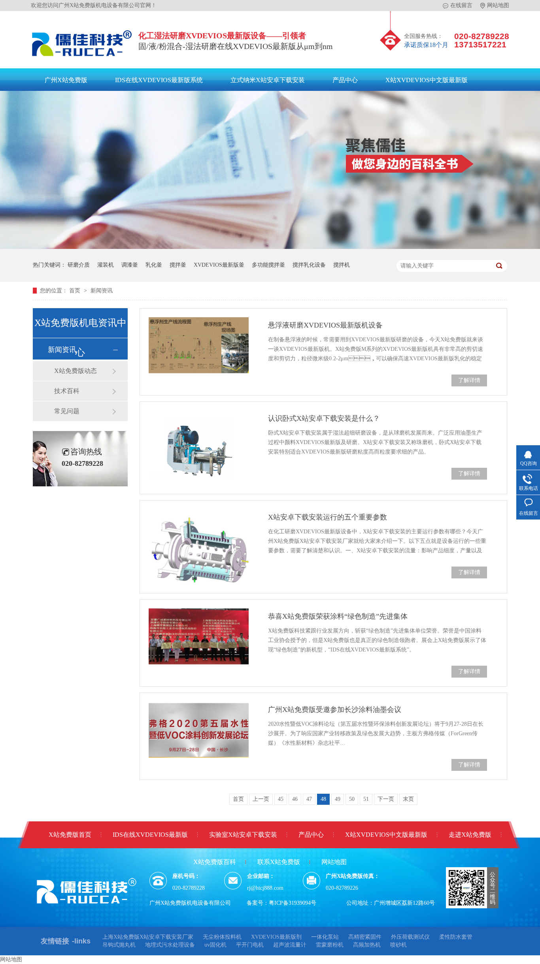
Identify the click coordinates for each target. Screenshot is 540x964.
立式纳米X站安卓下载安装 (267, 80)
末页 (408, 799)
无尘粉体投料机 (222, 937)
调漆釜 (129, 265)
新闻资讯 (102, 291)
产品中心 (345, 80)
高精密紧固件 (364, 937)
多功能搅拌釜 (268, 265)
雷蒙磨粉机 (330, 945)
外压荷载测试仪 (410, 937)
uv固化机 (215, 945)
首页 (75, 291)
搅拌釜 (178, 265)
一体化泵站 (325, 937)
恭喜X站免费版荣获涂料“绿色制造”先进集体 (338, 616)
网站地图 (498, 5)
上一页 (261, 799)
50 (352, 799)
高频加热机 (367, 945)
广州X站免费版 (66, 80)
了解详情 (469, 380)
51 (366, 799)
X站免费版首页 (70, 834)
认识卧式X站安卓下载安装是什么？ (324, 418)
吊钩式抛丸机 (119, 945)
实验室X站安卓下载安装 (243, 834)
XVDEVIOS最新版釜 (219, 265)
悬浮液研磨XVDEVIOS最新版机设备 (325, 325)
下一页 (386, 799)
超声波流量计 (289, 945)
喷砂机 (398, 945)
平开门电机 (250, 945)
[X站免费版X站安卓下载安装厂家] (82, 58)
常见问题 (66, 411)
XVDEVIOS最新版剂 (276, 937)
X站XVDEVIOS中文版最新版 (426, 80)
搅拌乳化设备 (309, 265)
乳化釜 (153, 265)
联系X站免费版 (278, 862)
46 (295, 799)
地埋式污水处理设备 (170, 945)
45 (280, 799)
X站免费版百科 (214, 862)
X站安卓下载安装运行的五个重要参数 (327, 517)
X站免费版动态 (75, 370)
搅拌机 (341, 265)
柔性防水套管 (455, 937)
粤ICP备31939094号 (292, 903)
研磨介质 (79, 265)
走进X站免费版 (470, 834)
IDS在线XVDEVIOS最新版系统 (159, 80)
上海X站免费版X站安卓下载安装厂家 (147, 937)
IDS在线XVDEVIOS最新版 (150, 834)
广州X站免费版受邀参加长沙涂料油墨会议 (334, 710)
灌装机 (105, 265)
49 (337, 799)
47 (309, 799)
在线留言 (461, 5)
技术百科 (66, 391)
